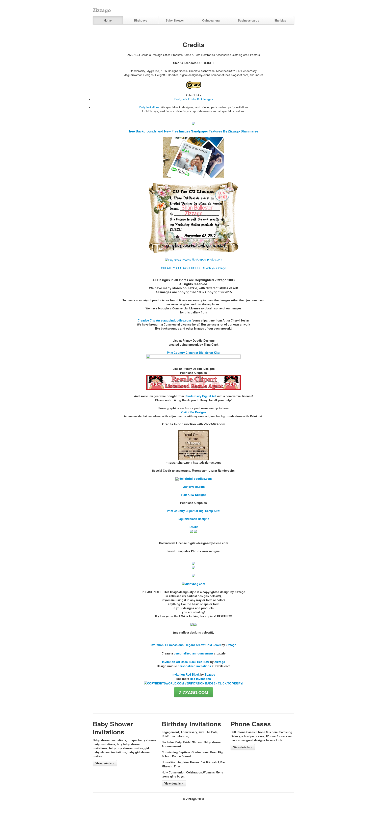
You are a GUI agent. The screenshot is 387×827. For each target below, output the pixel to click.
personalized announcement (193, 653)
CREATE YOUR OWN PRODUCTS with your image (193, 268)
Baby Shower (175, 20)
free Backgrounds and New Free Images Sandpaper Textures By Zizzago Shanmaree (193, 131)
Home (108, 20)
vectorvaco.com (194, 487)
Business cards (248, 20)
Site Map (280, 20)
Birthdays (140, 20)
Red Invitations (200, 679)
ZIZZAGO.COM (193, 692)
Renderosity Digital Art (200, 396)
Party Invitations (149, 107)
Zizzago (231, 645)
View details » (104, 763)
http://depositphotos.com (206, 259)
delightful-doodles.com (195, 479)
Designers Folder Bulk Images (193, 99)
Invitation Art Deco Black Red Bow (185, 662)
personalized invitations (194, 666)
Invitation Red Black (186, 674)
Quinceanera (211, 20)
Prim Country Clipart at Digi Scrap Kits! (193, 352)
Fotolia (193, 527)
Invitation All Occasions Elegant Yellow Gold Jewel (186, 645)
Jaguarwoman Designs (193, 519)
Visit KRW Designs (193, 412)
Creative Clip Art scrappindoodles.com (164, 320)
